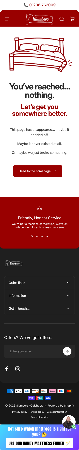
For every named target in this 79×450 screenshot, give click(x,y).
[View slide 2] (37, 236)
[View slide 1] (32, 236)
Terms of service (39, 417)
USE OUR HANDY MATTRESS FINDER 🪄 (39, 443)
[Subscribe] (67, 351)
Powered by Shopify (60, 405)
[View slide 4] (47, 236)
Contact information (57, 412)
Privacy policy (19, 412)
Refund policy (37, 412)
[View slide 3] (42, 236)
